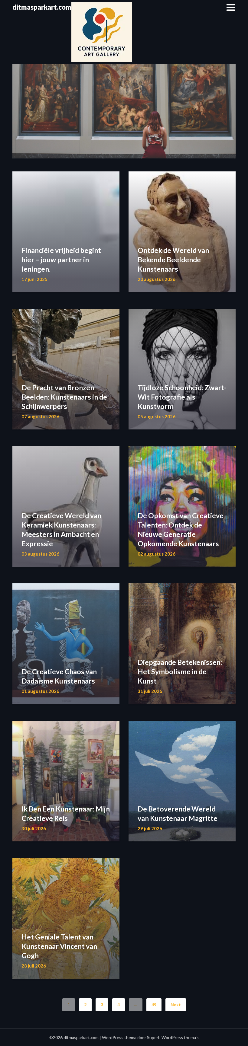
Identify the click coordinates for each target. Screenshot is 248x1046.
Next (176, 1004)
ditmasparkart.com (41, 7)
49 (154, 1004)
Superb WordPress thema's (173, 1037)
